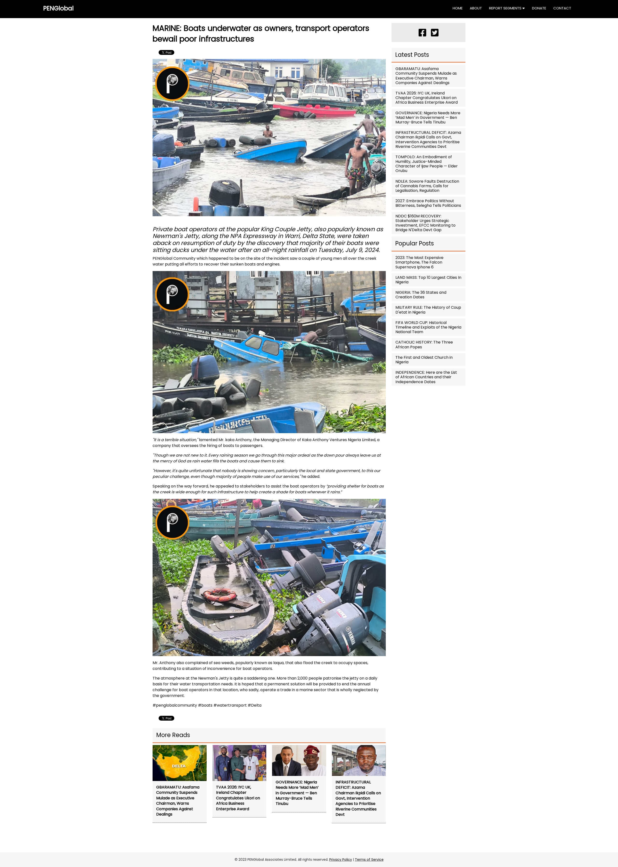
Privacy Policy (340, 859)
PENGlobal (58, 8)
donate (539, 8)
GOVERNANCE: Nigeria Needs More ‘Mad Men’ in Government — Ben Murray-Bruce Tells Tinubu (427, 117)
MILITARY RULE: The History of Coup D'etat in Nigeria (428, 310)
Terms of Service (369, 859)
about (476, 8)
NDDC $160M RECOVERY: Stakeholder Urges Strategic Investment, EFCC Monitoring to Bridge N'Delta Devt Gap (425, 223)
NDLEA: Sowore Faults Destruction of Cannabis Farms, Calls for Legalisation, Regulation (427, 186)
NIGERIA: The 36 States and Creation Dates (420, 295)
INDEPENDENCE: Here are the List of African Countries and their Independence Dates (426, 377)
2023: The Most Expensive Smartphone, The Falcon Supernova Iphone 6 (419, 262)
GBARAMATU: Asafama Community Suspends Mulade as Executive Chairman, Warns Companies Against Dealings (426, 76)
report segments (505, 8)
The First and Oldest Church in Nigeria (424, 360)
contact (562, 8)
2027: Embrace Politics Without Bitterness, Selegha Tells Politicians (428, 203)
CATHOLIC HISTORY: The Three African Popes (424, 344)
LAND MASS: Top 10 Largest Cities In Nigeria (428, 280)
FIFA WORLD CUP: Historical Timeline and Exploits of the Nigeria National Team (428, 327)
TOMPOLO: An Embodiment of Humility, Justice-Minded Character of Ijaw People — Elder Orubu (426, 164)
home (458, 8)
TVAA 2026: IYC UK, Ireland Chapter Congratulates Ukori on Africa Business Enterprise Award (426, 97)
